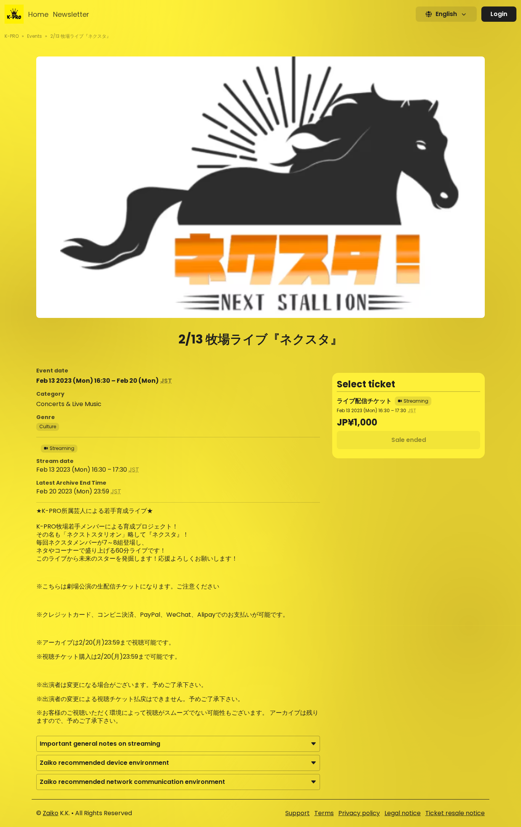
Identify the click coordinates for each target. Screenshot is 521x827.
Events (34, 36)
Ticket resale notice (455, 813)
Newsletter (71, 14)
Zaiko (50, 813)
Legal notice (402, 813)
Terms (324, 813)
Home (38, 14)
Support (297, 813)
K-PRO (12, 36)
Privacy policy (359, 813)
